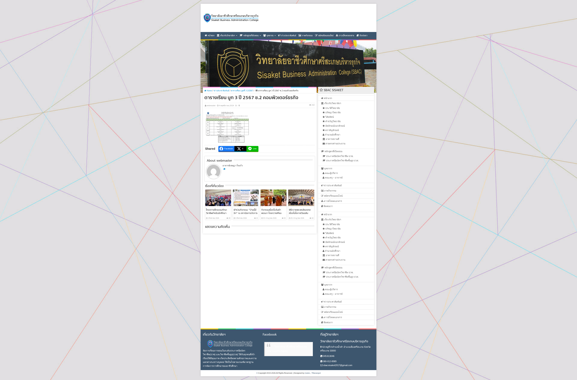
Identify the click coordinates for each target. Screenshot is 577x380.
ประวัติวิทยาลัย (332, 108)
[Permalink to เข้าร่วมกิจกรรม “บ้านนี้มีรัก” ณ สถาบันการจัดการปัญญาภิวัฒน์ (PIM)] (246, 197)
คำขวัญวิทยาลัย (333, 121)
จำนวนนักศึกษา (332, 134)
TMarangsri (316, 373)
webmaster (211, 106)
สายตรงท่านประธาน (335, 143)
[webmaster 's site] (224, 169)
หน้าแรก (210, 35)
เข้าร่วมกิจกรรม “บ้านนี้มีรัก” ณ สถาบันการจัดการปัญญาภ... (246, 213)
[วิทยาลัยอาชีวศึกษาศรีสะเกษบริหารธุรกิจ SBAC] (231, 18)
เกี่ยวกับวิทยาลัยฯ (228, 35)
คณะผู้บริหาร (331, 173)
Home (209, 91)
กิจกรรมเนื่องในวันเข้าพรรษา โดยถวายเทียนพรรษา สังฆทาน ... (271, 213)
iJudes (307, 373)
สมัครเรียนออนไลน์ (325, 35)
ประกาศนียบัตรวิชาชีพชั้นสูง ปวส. (342, 160)
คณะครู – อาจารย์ (333, 177)
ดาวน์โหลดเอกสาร (346, 35)
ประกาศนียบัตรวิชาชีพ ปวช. (339, 156)
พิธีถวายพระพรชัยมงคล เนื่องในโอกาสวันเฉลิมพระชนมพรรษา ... (300, 213)
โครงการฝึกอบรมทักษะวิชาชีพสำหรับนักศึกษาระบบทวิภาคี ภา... (216, 213)
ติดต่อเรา (363, 35)
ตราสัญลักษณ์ (332, 130)
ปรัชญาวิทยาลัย (333, 112)
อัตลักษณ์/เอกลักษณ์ (335, 126)
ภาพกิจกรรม (307, 35)
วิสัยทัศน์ (329, 117)
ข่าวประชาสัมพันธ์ (288, 35)
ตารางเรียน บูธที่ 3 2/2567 (242, 91)
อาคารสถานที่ (332, 139)
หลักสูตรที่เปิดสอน (251, 35)
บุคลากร (270, 35)
